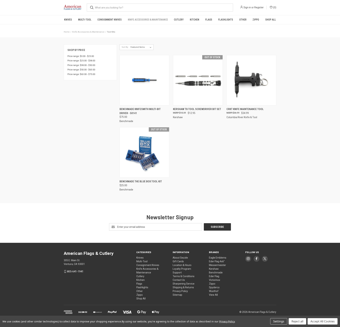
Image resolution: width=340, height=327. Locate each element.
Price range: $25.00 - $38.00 (81, 60)
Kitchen (194, 19)
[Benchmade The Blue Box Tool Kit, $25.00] (144, 152)
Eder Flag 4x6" (217, 261)
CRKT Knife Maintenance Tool (245, 109)
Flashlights (225, 19)
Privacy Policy (180, 291)
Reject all (297, 321)
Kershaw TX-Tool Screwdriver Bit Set (197, 109)
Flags (208, 19)
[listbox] (141, 47)
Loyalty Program (182, 268)
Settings (278, 321)
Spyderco (214, 287)
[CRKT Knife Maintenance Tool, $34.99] (251, 80)
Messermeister (217, 265)
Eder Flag (214, 276)
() (274, 7)
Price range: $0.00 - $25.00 (80, 56)
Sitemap (177, 294)
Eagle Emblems (217, 257)
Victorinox (214, 280)
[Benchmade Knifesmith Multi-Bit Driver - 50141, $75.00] (144, 80)
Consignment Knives (109, 19)
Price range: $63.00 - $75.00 (81, 74)
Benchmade (216, 272)
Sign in (247, 7)
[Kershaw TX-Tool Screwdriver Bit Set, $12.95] (198, 80)
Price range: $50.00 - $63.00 (81, 69)
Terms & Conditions (183, 276)
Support (177, 272)
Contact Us (179, 280)
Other (242, 19)
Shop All (270, 19)
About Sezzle (180, 257)
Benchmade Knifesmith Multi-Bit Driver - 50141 (140, 111)
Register (259, 7)
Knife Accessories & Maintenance (148, 19)
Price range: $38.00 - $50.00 (81, 65)
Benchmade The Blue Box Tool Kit (141, 181)
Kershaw (214, 268)
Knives (68, 19)
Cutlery (179, 19)
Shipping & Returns (183, 287)
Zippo (256, 19)
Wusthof (214, 291)
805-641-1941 (75, 271)
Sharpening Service (183, 283)
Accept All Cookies (322, 321)
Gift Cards (178, 261)
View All (213, 294)
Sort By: (125, 47)
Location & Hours (182, 265)
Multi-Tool (84, 19)
